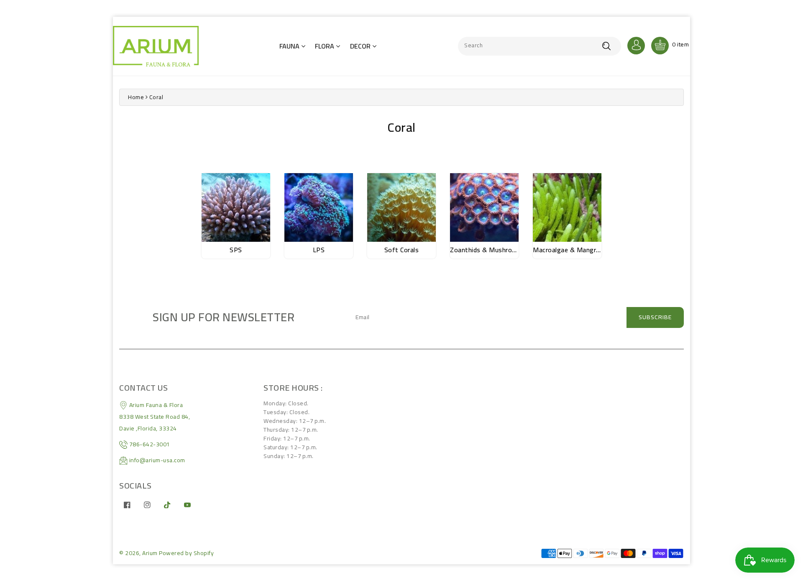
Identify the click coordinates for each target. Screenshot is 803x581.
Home (136, 97)
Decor (361, 46)
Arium (150, 553)
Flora (325, 46)
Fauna (290, 46)
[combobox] (539, 46)
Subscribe (655, 317)
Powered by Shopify (186, 553)
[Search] (606, 46)
